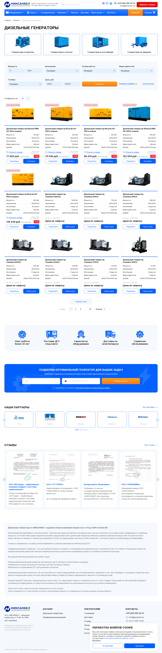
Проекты (88, 625)
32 (90, 309)
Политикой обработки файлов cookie (119, 638)
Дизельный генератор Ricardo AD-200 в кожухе (61, 130)
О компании (89, 613)
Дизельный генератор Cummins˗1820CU (55, 195)
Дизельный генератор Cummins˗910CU (94, 195)
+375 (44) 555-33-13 (135, 613)
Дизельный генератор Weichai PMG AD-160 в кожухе (22, 130)
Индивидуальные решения (54, 617)
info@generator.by (127, 6)
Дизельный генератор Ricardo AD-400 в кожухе (22, 195)
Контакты (88, 633)
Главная (7, 20)
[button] (4, 420)
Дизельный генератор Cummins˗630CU (16, 261)
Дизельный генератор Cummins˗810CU (133, 195)
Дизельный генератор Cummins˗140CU (133, 261)
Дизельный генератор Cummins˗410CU (55, 261)
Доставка (88, 617)
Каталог (16, 20)
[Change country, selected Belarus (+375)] (65, 381)
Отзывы (87, 621)
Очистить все (148, 84)
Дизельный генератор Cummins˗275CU (94, 261)
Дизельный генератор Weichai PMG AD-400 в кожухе (139, 130)
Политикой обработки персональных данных (92, 388)
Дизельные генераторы (53, 613)
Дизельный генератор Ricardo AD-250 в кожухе (99, 130)
